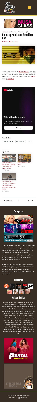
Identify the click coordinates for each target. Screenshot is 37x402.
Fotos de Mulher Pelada (15, 313)
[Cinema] (18, 228)
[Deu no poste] (31, 286)
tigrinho (31, 329)
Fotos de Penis (28, 313)
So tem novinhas (23, 329)
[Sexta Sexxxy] (18, 219)
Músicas (11, 41)
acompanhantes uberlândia (26, 306)
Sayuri (33, 76)
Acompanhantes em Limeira (12, 302)
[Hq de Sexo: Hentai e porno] (9, 292)
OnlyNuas (7, 320)
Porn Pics (25, 325)
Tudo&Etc (10, 79)
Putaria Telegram (14, 327)
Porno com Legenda (21, 322)
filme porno (26, 311)
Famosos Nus (18, 311)
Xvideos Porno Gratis (24, 331)
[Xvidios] (15, 292)
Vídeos (16, 41)
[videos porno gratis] (18, 286)
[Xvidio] (28, 292)
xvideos (5, 331)
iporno (22, 318)
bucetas (31, 309)
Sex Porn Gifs (12, 329)
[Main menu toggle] (29, 7)
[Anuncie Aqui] (18, 376)
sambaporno (25, 327)
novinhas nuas (29, 318)
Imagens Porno (14, 318)
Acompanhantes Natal (9, 306)
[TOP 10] (18, 238)
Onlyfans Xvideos (16, 320)
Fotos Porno (8, 315)
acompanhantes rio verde (23, 304)
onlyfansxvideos (28, 320)
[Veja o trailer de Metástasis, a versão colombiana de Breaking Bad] (9, 158)
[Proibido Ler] (6, 286)
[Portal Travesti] (18, 350)
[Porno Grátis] (21, 292)
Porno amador (9, 322)
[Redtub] (25, 286)
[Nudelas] (12, 286)
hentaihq (5, 318)
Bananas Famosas (22, 309)
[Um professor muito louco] (24, 158)
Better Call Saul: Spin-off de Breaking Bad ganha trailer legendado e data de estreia (8, 185)
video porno (13, 331)
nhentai (30, 315)
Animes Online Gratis (9, 309)
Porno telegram (16, 325)
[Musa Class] (18, 23)
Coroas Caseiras (7, 311)
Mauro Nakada (24, 72)
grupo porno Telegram (20, 315)
